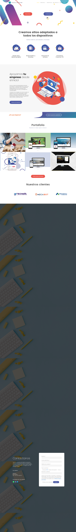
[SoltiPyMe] (15, 2)
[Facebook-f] (15, 482)
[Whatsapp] (13, 482)
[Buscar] (66, 2)
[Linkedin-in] (17, 482)
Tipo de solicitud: (45, 468)
